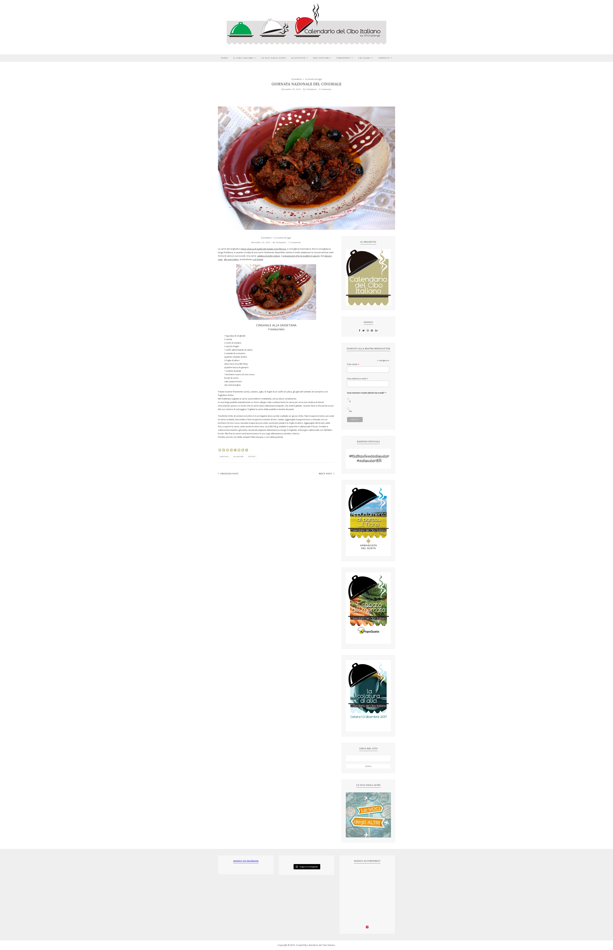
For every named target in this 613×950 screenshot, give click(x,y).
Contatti (384, 58)
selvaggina (238, 456)
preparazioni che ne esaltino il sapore (301, 255)
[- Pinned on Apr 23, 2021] (350, 871)
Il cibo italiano (243, 58)
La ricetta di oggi (313, 79)
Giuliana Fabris (277, 329)
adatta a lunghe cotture (268, 255)
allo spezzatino (231, 259)
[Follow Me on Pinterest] (367, 927)
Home (224, 58)
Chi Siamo (364, 58)
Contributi (343, 58)
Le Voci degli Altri (273, 58)
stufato (251, 456)
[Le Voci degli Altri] (368, 815)
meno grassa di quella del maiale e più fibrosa (263, 248)
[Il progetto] (368, 277)
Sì (350, 401)
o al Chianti (257, 259)
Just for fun (321, 58)
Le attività (298, 58)
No (350, 411)
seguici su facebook (246, 861)
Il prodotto (296, 79)
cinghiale (224, 456)
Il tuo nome (353, 364)
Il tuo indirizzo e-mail (357, 378)
